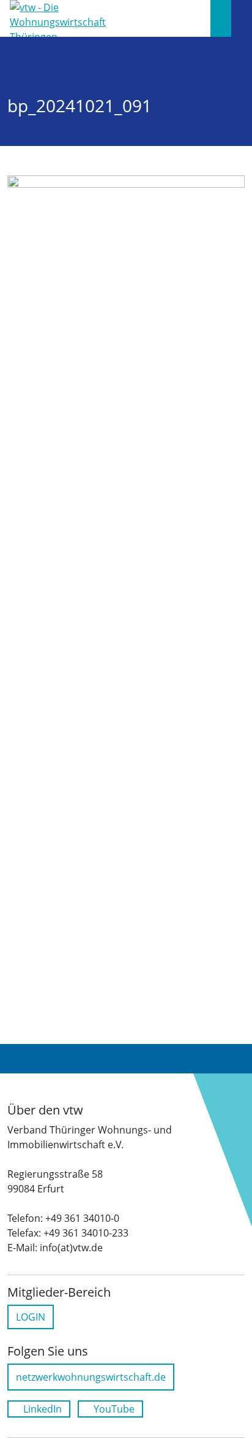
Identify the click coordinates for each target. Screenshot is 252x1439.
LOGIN (30, 1317)
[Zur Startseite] (63, 17)
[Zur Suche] (220, 18)
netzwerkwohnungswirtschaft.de (91, 1377)
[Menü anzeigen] (241, 18)
